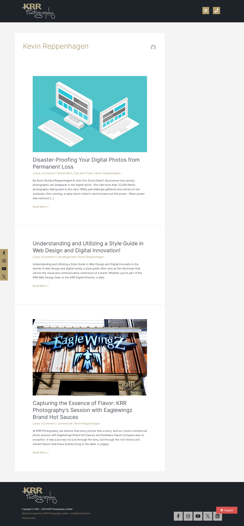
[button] (205, 10)
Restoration (65, 173)
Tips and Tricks (83, 173)
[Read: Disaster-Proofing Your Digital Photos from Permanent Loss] (90, 113)
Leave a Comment (44, 173)
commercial (65, 423)
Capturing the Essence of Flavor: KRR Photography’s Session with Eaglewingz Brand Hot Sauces (82, 410)
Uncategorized (67, 257)
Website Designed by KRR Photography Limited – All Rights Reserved (56, 513)
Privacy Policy (29, 518)
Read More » (41, 206)
